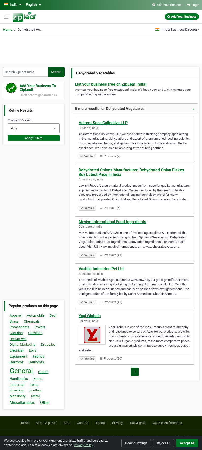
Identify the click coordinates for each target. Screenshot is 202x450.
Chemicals (32, 321)
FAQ (67, 423)
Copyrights (138, 423)
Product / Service (20, 120)
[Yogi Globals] (94, 335)
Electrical (16, 350)
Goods (43, 372)
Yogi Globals (90, 316)
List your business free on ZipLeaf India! (110, 84)
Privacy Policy (83, 445)
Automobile (35, 315)
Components (19, 327)
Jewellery (17, 390)
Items (34, 385)
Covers (40, 327)
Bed (53, 315)
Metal (35, 396)
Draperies (48, 344)
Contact (82, 423)
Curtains (16, 333)
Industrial (17, 385)
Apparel (15, 315)
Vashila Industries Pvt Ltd (101, 268)
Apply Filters (34, 138)
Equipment (18, 356)
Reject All (163, 443)
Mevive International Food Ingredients (112, 221)
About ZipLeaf (46, 423)
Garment (16, 362)
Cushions (35, 333)
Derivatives (18, 339)
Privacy (117, 423)
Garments (36, 362)
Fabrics (38, 356)
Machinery (18, 396)
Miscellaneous (22, 402)
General (21, 371)
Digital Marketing (22, 344)
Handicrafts (19, 379)
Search (56, 72)
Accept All (187, 443)
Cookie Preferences (167, 423)
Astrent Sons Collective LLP (103, 122)
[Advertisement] (101, 49)
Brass (14, 321)
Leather (35, 390)
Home (7, 29)
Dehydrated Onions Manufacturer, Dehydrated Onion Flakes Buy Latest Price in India (131, 172)
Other (45, 402)
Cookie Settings (136, 443)
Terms (100, 423)
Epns (32, 350)
